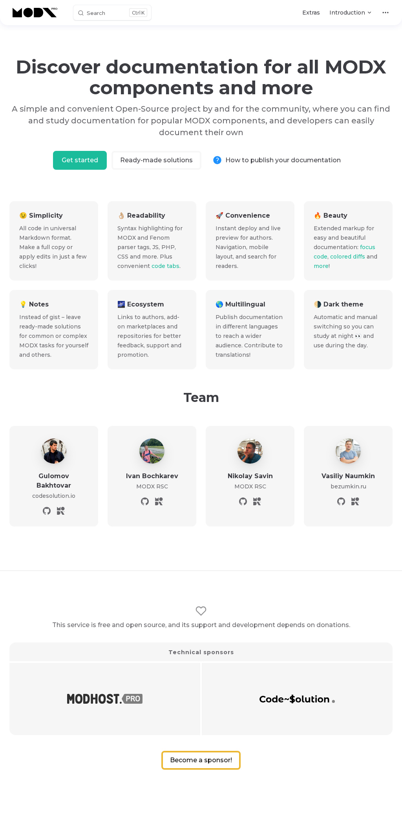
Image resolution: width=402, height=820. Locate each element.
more (321, 266)
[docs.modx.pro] (36, 12)
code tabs (165, 266)
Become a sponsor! (201, 760)
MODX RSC (152, 486)
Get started (80, 160)
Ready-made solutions (156, 160)
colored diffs (347, 256)
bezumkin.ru (348, 486)
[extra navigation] (385, 12)
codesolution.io (53, 495)
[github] (47, 511)
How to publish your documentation (283, 160)
